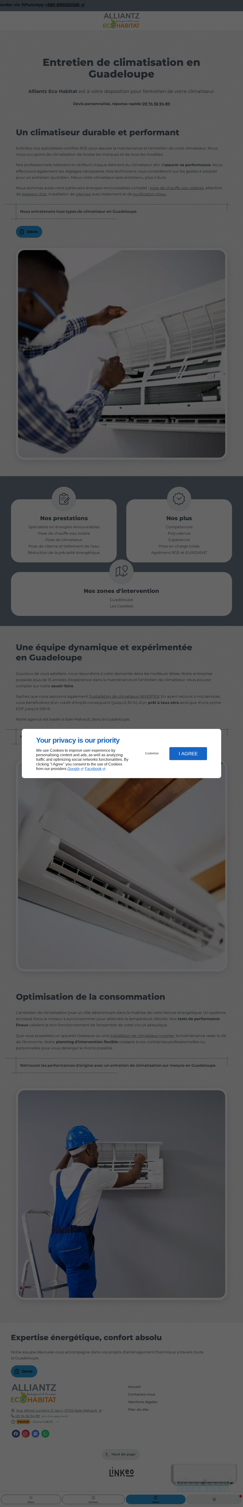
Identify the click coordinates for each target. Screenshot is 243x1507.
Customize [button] (152, 753)
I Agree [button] (188, 753)
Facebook (93, 769)
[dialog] (121, 753)
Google (73, 769)
